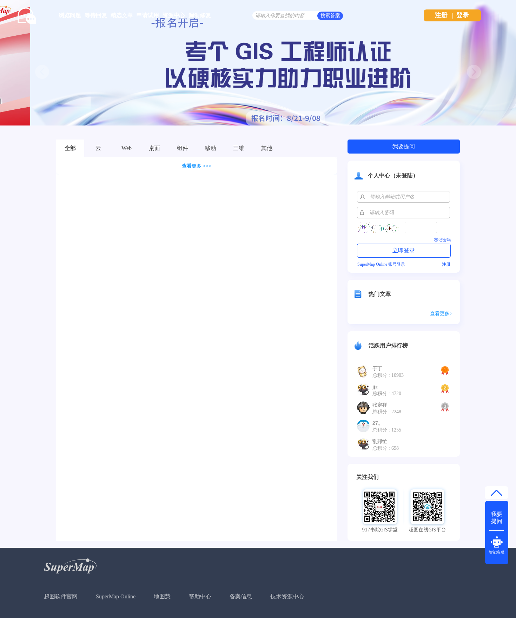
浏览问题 (70, 15)
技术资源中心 (287, 596)
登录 (462, 15)
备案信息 (241, 596)
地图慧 (162, 596)
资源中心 (174, 15)
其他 (266, 148)
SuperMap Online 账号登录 (381, 264)
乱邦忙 (379, 441)
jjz (375, 386)
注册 (441, 15)
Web (126, 148)
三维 (238, 148)
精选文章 (122, 15)
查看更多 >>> (196, 166)
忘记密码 (442, 239)
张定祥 (379, 405)
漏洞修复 (199, 15)
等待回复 (96, 15)
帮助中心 (200, 596)
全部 (70, 148)
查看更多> (441, 313)
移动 (210, 148)
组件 (182, 148)
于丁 (377, 368)
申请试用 (148, 15)
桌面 (154, 148)
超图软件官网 (61, 596)
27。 (377, 423)
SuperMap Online (115, 596)
